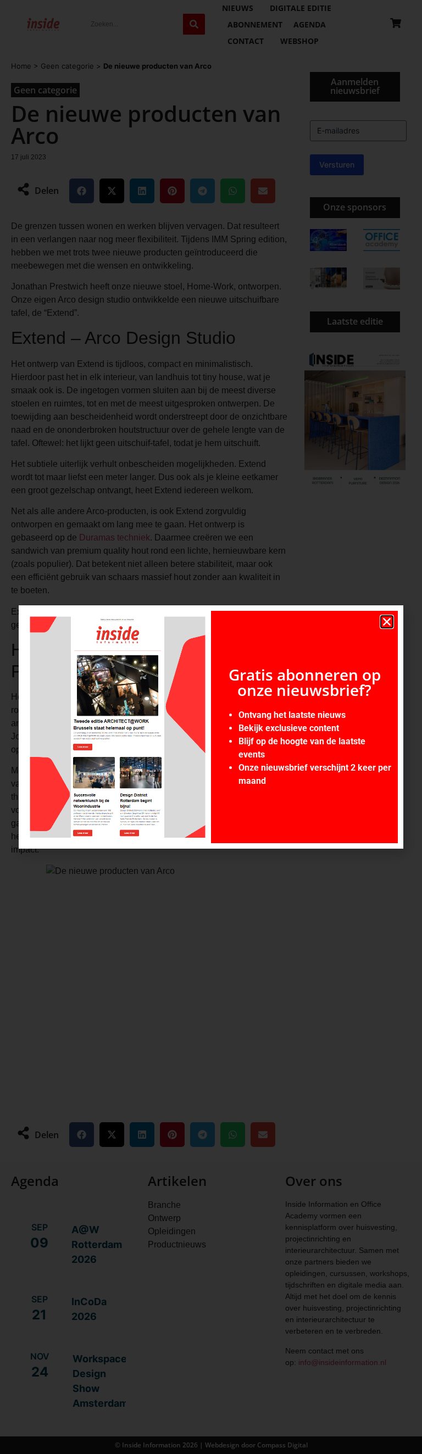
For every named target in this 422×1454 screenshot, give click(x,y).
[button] (386, 621)
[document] (211, 727)
